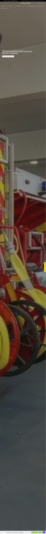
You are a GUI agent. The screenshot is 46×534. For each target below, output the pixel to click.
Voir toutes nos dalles (8, 56)
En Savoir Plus (21, 532)
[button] (38, 3)
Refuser (34, 532)
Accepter (41, 532)
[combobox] (3, 533)
